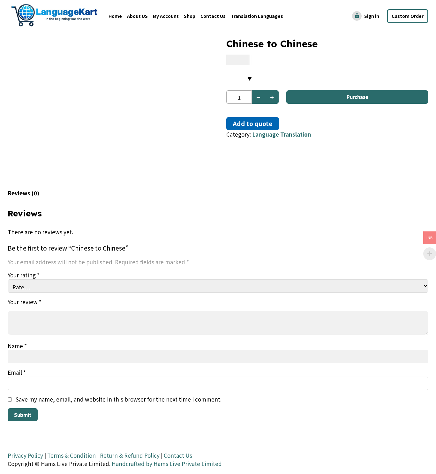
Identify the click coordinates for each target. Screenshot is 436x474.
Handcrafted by (132, 464)
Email (17, 372)
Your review (24, 302)
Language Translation (281, 134)
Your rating (24, 275)
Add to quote (253, 123)
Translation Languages (257, 16)
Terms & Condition (71, 455)
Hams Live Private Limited (188, 464)
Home (115, 16)
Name (17, 346)
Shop (189, 16)
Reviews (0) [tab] (23, 193)
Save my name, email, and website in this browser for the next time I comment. (119, 399)
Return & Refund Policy (130, 455)
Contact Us (213, 16)
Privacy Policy (25, 455)
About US (137, 16)
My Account (166, 16)
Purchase (357, 97)
